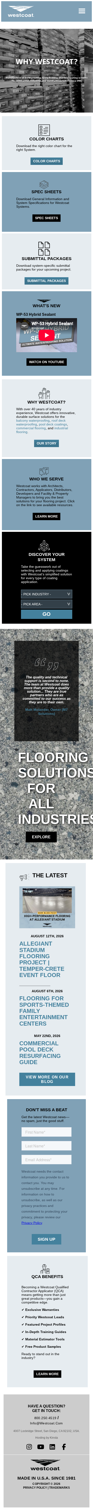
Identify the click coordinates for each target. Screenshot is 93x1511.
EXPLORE (41, 837)
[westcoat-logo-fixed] (21, 11)
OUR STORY (46, 443)
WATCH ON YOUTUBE (46, 362)
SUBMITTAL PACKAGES (46, 281)
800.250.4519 (45, 1418)
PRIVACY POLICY (35, 1487)
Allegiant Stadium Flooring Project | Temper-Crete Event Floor (41, 959)
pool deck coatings (53, 424)
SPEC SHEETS (46, 218)
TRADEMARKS (59, 1487)
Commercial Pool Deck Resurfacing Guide (40, 1052)
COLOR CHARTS (46, 161)
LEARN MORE (46, 516)
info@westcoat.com (46, 1423)
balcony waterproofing (33, 420)
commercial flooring (31, 428)
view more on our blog (47, 1079)
